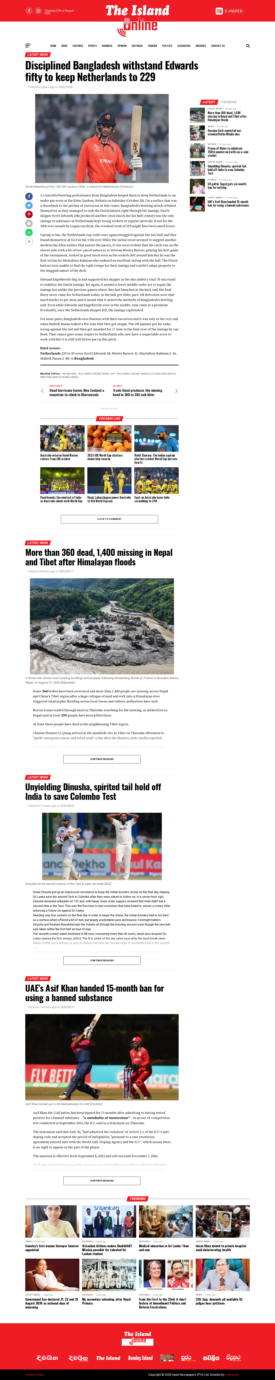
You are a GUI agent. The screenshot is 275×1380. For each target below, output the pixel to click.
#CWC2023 (70, 374)
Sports (92, 46)
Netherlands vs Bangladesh (60, 377)
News (64, 46)
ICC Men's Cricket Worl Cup (97, 374)
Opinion (121, 46)
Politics (167, 46)
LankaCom (232, 1374)
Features (78, 46)
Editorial (137, 46)
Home (53, 46)
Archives (201, 46)
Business (107, 46)
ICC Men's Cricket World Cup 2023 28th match (147, 374)
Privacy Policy (34, 1374)
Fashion (152, 46)
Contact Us (218, 46)
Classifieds (183, 46)
